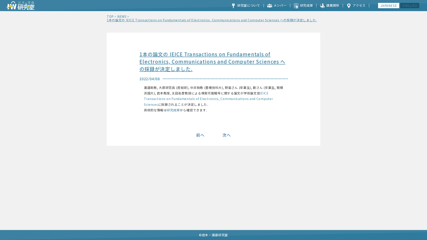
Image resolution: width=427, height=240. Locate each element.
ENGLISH (410, 5)
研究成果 (173, 110)
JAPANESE (388, 5)
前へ (200, 135)
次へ (226, 135)
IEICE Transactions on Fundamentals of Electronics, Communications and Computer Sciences (208, 98)
